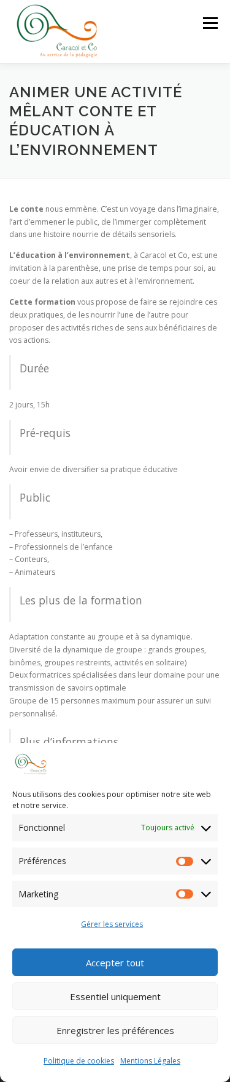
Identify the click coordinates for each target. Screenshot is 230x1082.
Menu (209, 23)
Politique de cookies (79, 1061)
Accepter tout (115, 962)
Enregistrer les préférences (115, 1030)
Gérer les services (112, 924)
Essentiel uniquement (115, 996)
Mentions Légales (150, 1061)
